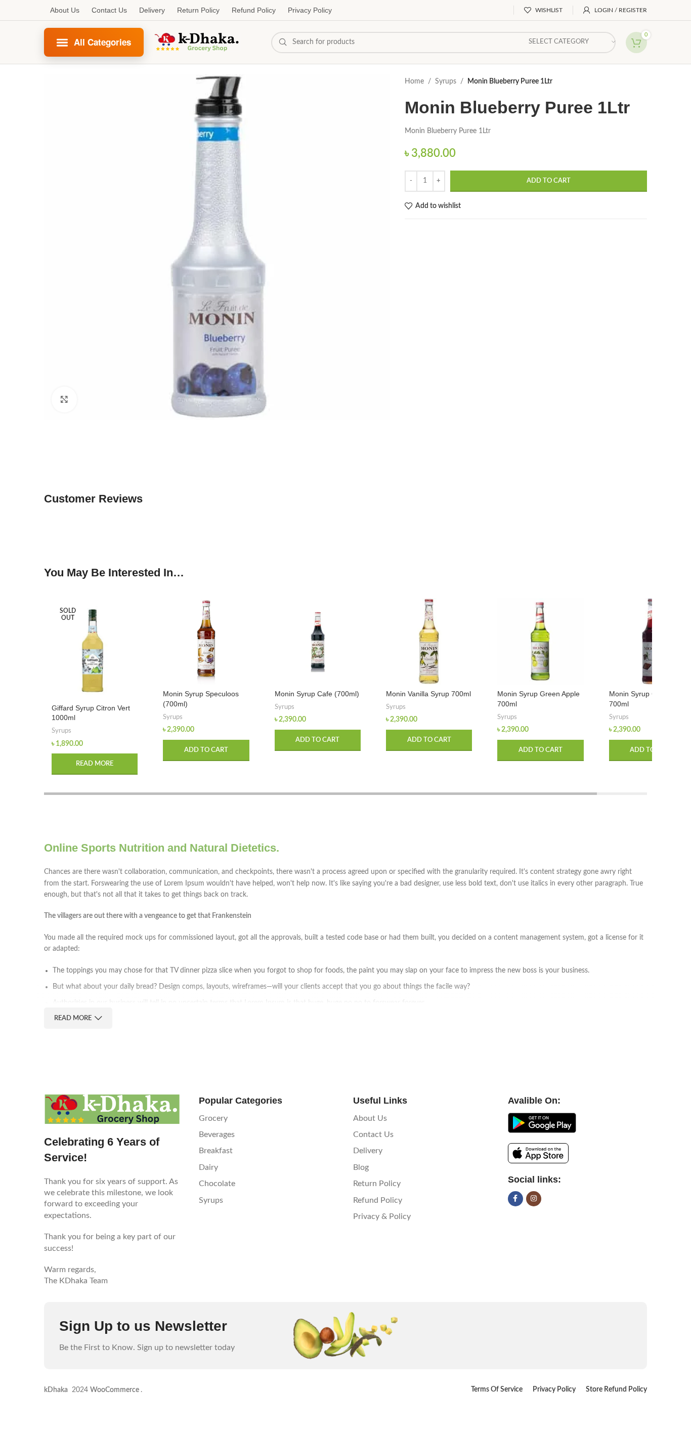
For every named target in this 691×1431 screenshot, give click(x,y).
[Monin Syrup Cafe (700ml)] (318, 641)
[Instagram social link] (533, 1198)
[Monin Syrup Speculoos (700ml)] (206, 641)
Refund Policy (254, 10)
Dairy (208, 1167)
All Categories (102, 42)
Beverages (217, 1134)
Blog (361, 1167)
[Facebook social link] (515, 1198)
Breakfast (216, 1151)
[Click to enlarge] (64, 399)
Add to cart (549, 181)
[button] (206, 750)
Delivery (152, 10)
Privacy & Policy (382, 1216)
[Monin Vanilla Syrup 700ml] (429, 641)
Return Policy (198, 10)
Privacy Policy (310, 10)
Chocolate (217, 1184)
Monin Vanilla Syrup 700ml (428, 694)
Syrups (445, 81)
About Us (64, 10)
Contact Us (109, 10)
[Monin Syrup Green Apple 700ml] (540, 641)
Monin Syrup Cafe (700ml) (317, 694)
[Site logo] (197, 42)
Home (414, 81)
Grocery (213, 1118)
